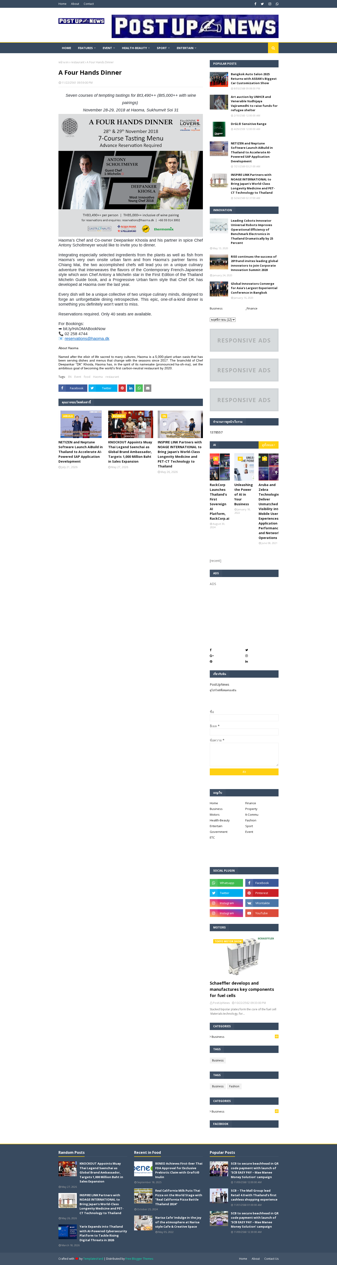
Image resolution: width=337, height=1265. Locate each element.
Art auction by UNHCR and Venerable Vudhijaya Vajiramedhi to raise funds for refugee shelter (254, 103)
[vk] (262, 903)
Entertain (216, 826)
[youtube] (262, 913)
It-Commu (251, 814)
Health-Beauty (220, 820)
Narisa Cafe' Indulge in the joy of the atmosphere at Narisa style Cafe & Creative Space (178, 1222)
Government (218, 832)
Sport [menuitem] (162, 48)
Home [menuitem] (66, 48)
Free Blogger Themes (139, 1259)
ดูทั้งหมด (267, 445)
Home (62, 4)
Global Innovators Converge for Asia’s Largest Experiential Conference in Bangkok (254, 288)
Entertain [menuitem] (185, 48)
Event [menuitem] (107, 48)
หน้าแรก (63, 62)
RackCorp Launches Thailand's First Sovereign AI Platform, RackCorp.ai (219, 502)
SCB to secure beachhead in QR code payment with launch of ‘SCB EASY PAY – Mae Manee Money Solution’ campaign (255, 1170)
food (87, 377)
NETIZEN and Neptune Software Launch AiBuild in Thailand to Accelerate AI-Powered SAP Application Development (80, 452)
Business (216, 308)
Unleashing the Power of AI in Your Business (243, 494)
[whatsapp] (277, 4)
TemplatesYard (93, 1259)
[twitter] (262, 4)
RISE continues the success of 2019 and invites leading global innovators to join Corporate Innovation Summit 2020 (254, 263)
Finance (250, 803)
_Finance (251, 308)
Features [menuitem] (85, 48)
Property (251, 809)
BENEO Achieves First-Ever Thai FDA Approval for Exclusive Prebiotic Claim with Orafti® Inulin (178, 1170)
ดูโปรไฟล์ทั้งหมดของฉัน (223, 690)
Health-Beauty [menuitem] (134, 48)
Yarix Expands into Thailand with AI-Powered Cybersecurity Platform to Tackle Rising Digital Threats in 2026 (103, 1233)
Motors (215, 814)
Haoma (98, 377)
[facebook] (255, 4)
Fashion (250, 820)
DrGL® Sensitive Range (248, 124)
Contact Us (271, 1259)
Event (77, 377)
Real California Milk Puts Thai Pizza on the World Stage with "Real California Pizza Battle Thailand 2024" (178, 1197)
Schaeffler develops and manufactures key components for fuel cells (242, 989)
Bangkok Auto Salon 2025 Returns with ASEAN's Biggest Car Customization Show (254, 78)
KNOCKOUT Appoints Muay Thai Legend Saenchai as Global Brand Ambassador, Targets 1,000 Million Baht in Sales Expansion (130, 452)
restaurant (77, 62)
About (75, 4)
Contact (89, 4)
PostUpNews (219, 684)
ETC (212, 837)
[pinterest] (262, 893)
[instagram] (269, 4)
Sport (249, 826)
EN (70, 377)
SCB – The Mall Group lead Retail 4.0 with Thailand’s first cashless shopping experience (254, 1194)
